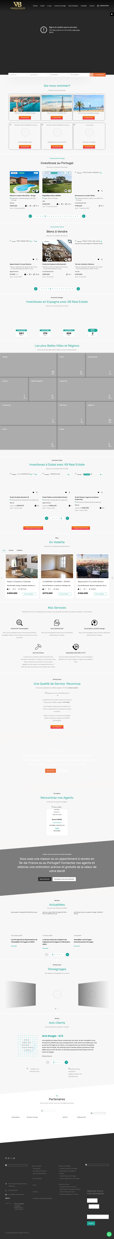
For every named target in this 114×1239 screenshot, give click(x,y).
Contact (92, 6)
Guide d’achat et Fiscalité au (68, 1171)
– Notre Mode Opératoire (39, 1173)
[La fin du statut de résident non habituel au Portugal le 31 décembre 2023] (57, 922)
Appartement (14, 503)
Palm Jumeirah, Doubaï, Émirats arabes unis (89, 502)
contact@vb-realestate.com (16, 1194)
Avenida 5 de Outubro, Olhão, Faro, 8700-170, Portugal (57, 199)
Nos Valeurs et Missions (40, 1171)
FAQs (34, 1185)
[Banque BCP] (81, 1117)
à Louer (49, 6)
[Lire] (20, 994)
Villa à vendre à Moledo (83, 195)
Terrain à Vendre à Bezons (52, 264)
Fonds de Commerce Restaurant (21, 264)
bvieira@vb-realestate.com (57, 825)
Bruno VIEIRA (57, 819)
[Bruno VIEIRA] (9, 1208)
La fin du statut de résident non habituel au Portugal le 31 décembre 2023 (56, 942)
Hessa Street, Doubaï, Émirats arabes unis (56, 502)
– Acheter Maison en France (67, 1192)
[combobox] (18, 75)
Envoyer (91, 1223)
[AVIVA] (65, 1117)
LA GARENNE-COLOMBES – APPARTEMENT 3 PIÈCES (62, 582)
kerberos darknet (73, 688)
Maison (44, 505)
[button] (25, 103)
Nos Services (36, 1168)
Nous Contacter (63, 770)
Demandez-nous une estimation (64, 879)
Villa (11, 201)
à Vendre (14, 173)
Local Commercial (47, 203)
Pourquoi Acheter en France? (68, 1187)
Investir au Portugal (60, 6)
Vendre (42, 6)
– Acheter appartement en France (68, 1194)
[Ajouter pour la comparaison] (37, 191)
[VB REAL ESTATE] (17, 9)
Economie (14, 946)
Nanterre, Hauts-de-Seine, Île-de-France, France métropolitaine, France (23, 267)
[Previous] (1, 578)
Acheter (35, 6)
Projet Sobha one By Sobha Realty (22, 497)
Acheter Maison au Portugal (68, 1176)
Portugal (61, 1173)
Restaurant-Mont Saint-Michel (86, 264)
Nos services (50, 770)
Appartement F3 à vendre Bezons (90, 582)
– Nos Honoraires (37, 1178)
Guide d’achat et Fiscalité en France (70, 1189)
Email (89, 1213)
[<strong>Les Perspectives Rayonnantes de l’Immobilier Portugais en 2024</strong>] (25, 922)
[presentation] (30, 216)
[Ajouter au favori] (33, 191)
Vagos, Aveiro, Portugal (18, 198)
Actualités (84, 6)
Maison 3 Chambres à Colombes (19, 582)
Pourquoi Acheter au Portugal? (68, 1168)
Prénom (89, 1203)
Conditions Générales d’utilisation (42, 1198)
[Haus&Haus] (16, 1117)
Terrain (44, 271)
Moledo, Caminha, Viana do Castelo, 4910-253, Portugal (89, 199)
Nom (89, 1196)
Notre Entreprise (73, 6)
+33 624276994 (12, 1190)
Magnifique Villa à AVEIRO (19, 195)
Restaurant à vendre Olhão (52, 195)
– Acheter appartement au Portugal (69, 1178)
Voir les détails (28, 594)
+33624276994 (104, 5)
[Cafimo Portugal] (32, 1117)
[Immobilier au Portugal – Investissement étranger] (88, 922)
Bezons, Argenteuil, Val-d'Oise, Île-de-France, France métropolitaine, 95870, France (56, 267)
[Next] (112, 578)
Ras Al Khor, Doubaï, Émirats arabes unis (23, 500)
